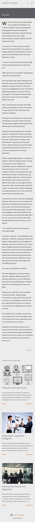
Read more (29, 403)
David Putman (9, 3)
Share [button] (29, 350)
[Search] (28, 3)
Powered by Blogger (18, 515)
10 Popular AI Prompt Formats (14, 387)
